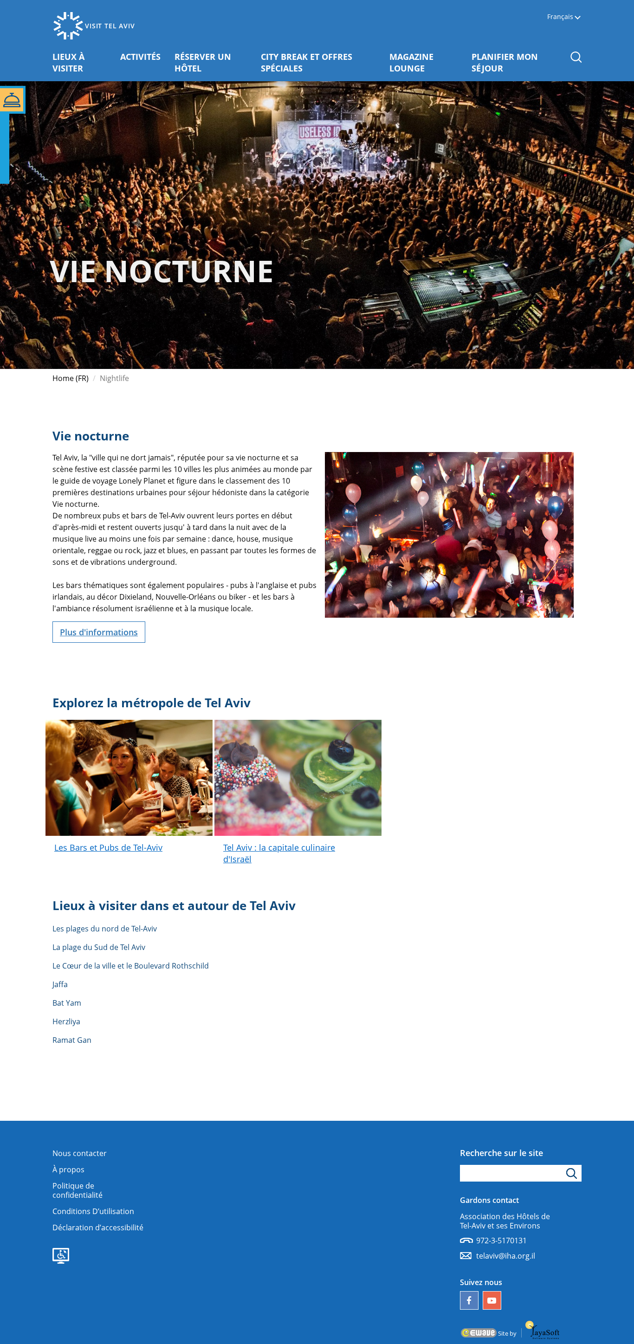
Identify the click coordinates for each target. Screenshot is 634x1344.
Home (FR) (70, 378)
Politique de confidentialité (77, 1190)
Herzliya (66, 1021)
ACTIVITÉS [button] (144, 56)
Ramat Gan (71, 1040)
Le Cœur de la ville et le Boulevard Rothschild (130, 966)
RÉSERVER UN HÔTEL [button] (210, 62)
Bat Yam (66, 1003)
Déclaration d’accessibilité (97, 1227)
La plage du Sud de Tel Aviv (98, 947)
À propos (68, 1169)
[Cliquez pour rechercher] (573, 1173)
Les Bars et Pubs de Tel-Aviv (108, 847)
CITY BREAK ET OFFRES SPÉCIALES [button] (306, 62)
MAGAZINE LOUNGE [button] (427, 62)
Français (560, 17)
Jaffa (60, 984)
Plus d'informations (99, 632)
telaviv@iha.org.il (505, 1256)
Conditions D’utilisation (93, 1211)
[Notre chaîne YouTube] (492, 1300)
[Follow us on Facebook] (469, 1300)
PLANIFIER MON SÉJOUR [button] (509, 62)
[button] (576, 57)
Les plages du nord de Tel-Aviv (104, 929)
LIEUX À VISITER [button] (82, 62)
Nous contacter (79, 1153)
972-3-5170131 (501, 1240)
